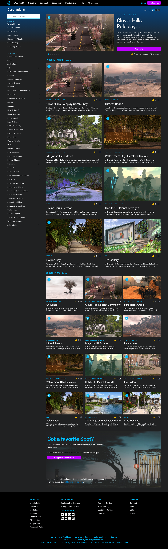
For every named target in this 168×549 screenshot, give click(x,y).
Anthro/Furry (12, 64)
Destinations (35, 517)
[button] (19, 3)
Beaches (10, 75)
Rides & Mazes (13, 172)
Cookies (114, 537)
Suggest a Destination (64, 458)
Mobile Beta (35, 503)
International (12, 118)
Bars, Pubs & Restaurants (17, 72)
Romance (11, 179)
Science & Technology (16, 183)
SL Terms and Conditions (61, 537)
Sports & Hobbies (14, 202)
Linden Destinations (15, 130)
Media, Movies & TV (15, 133)
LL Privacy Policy (100, 537)
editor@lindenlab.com (74, 482)
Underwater (12, 210)
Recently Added (13, 28)
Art (8, 68)
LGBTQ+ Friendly (14, 126)
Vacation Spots (13, 214)
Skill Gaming (12, 43)
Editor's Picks (12, 31)
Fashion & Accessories (16, 98)
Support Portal (36, 524)
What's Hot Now (13, 24)
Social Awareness (14, 195)
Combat (10, 87)
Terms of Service (105, 503)
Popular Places (13, 160)
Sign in (143, 3)
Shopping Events (14, 47)
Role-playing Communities (18, 175)
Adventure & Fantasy (15, 56)
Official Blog (35, 520)
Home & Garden (13, 114)
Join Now (139, 49)
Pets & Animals (13, 152)
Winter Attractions (14, 221)
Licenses (101, 513)
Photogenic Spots (14, 156)
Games (10, 102)
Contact (133, 503)
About (132, 506)
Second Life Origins (15, 187)
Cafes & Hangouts (14, 79)
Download (34, 506)
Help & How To (13, 110)
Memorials (11, 137)
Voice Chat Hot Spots (16, 217)
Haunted (10, 106)
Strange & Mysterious (16, 206)
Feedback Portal (37, 527)
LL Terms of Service (82, 537)
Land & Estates (13, 122)
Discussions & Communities (18, 91)
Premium (11, 164)
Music (9, 145)
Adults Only (12, 225)
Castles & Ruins (13, 83)
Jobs (132, 510)
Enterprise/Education (70, 506)
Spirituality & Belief (15, 198)
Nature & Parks (13, 149)
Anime (10, 60)
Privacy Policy (103, 506)
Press (132, 513)
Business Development (70, 503)
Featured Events (13, 35)
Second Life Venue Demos (18, 191)
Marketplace (35, 510)
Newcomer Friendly (15, 39)
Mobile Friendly (13, 141)
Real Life (11, 168)
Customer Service (105, 510)
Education (11, 94)
